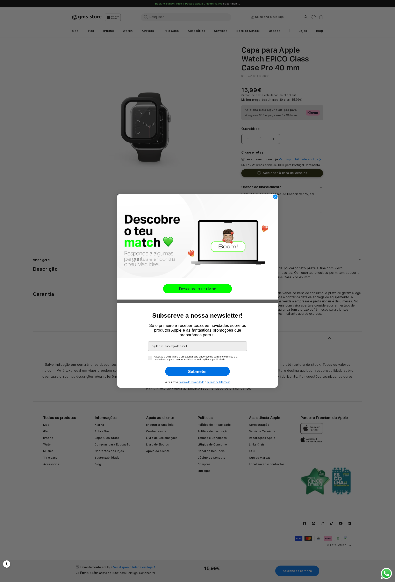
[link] (197, 236)
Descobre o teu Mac (197, 289)
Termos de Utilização (218, 382)
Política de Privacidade (191, 382)
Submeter (197, 371)
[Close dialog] (275, 197)
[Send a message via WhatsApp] (386, 573)
